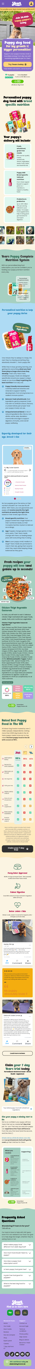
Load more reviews (17, 1053)
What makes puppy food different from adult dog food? (15, 1246)
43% (31, 759)
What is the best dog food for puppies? (14, 1285)
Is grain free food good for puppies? (13, 1276)
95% (17, 758)
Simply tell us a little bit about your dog (16, 1138)
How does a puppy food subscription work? (12, 1262)
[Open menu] (2, 3)
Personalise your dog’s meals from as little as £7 (17, 9)
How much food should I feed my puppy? (16, 1254)
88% (25, 759)
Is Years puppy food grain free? (15, 1269)
